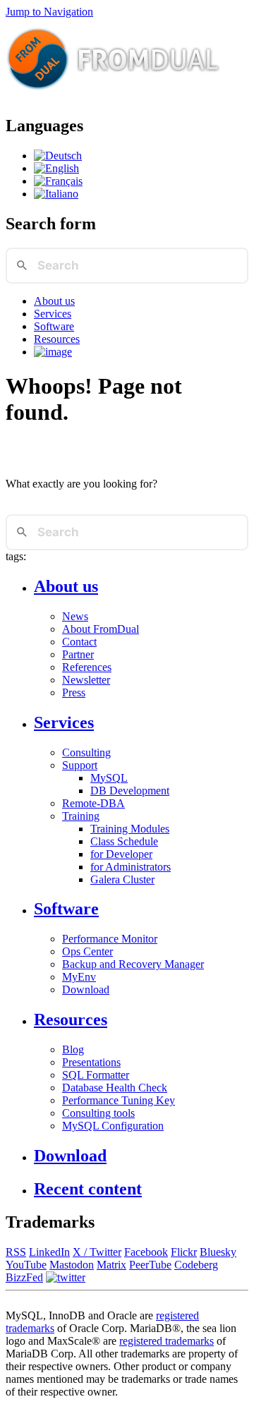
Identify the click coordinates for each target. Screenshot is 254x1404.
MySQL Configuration (113, 1126)
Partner (78, 654)
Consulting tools (98, 1113)
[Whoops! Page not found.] (56, 168)
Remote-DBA (93, 803)
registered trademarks (166, 1341)
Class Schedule (124, 841)
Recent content (88, 1189)
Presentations (91, 1062)
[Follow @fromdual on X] (65, 1277)
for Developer (121, 854)
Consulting (86, 752)
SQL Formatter (95, 1075)
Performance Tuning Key (118, 1100)
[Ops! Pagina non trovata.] (56, 194)
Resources (57, 339)
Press (73, 692)
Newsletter (86, 680)
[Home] (114, 96)
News (75, 616)
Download (85, 989)
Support (79, 765)
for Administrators (130, 867)
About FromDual (100, 629)
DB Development (129, 791)
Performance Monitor (109, 939)
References (86, 667)
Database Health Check (114, 1088)
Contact (79, 642)
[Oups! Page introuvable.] (58, 181)
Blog (73, 1049)
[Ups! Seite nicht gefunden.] (58, 156)
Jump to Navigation (49, 12)
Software (54, 326)
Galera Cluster (122, 879)
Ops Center (87, 951)
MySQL (109, 778)
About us (54, 301)
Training (80, 816)
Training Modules (129, 829)
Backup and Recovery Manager (133, 964)
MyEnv (79, 977)
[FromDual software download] (53, 352)
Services (52, 314)
